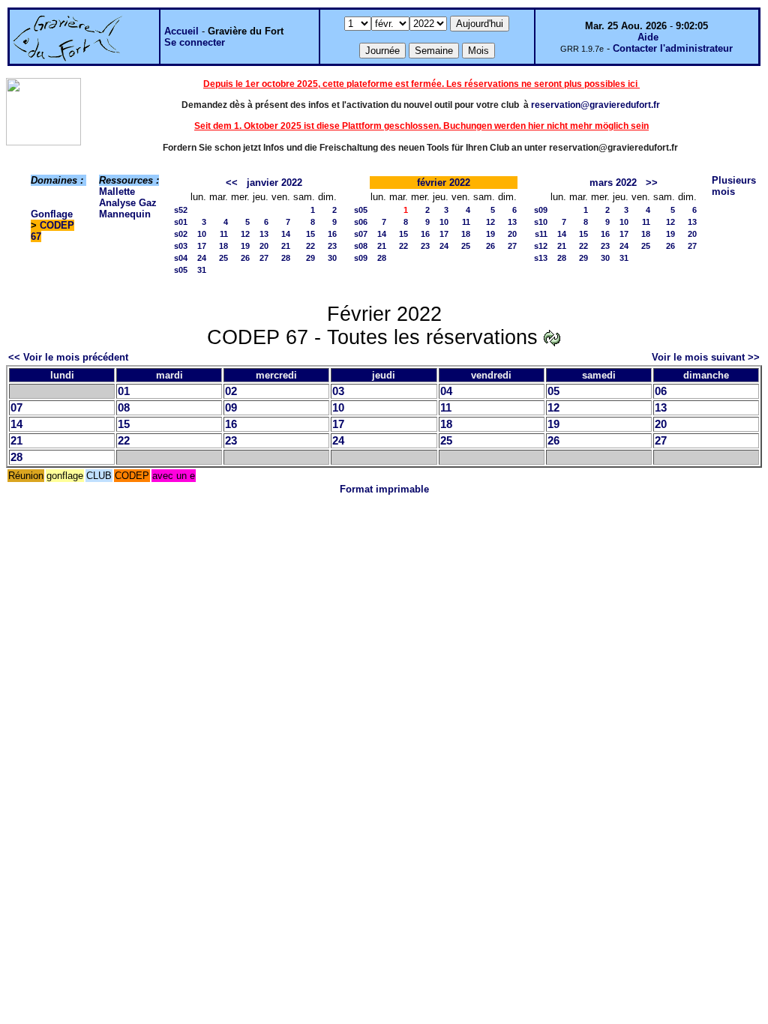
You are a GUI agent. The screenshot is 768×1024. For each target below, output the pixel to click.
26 (245, 257)
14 (285, 233)
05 (554, 391)
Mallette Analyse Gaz (128, 197)
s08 (361, 245)
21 (285, 245)
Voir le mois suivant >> (706, 357)
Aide (648, 37)
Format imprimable (384, 489)
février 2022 (443, 182)
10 (201, 233)
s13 (541, 257)
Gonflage (52, 214)
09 (231, 408)
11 (224, 233)
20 (264, 245)
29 (310, 257)
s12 (541, 245)
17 (201, 245)
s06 (361, 221)
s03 (181, 245)
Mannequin (125, 214)
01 (124, 391)
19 (245, 245)
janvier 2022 (274, 182)
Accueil (181, 31)
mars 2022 (613, 182)
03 (338, 391)
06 (661, 391)
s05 (181, 269)
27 (264, 257)
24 (201, 257)
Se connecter (194, 42)
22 (310, 245)
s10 (541, 221)
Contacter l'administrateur (673, 48)
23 (332, 245)
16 (332, 233)
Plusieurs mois (734, 186)
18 (223, 245)
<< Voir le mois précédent (68, 357)
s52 (181, 209)
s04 (181, 257)
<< (232, 182)
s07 (361, 233)
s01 (181, 221)
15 (310, 233)
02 (231, 391)
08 (124, 408)
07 (16, 408)
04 (446, 391)
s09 (361, 257)
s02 (181, 233)
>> (652, 182)
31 (201, 269)
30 (332, 257)
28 (285, 257)
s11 (541, 233)
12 (245, 233)
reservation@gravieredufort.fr (595, 105)
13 (264, 233)
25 (223, 257)
